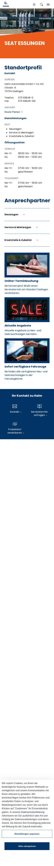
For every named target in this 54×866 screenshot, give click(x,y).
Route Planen (12, 112)
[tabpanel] (27, 33)
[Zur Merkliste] (34, 5)
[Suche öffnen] (41, 4)
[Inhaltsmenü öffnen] (48, 4)
